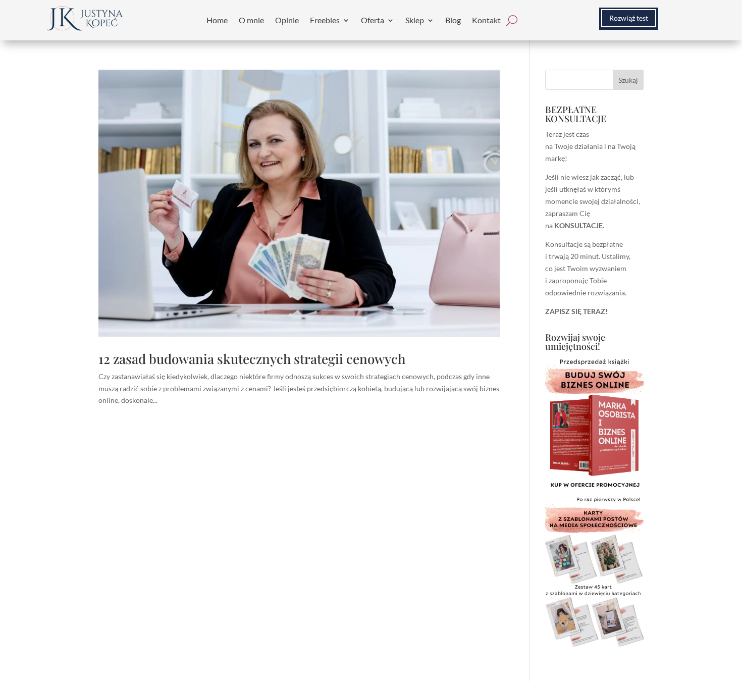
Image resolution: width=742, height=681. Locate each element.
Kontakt (486, 20)
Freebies (325, 20)
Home (217, 20)
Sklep (414, 20)
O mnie (251, 20)
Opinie (287, 20)
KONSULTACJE (578, 225)
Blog (453, 20)
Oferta (372, 20)
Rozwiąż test (628, 18)
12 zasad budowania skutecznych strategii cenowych (251, 359)
